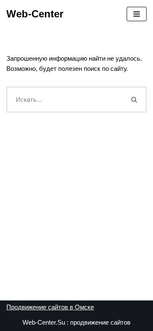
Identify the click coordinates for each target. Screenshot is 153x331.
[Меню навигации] (137, 14)
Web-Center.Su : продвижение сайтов (76, 322)
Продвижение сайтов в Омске (50, 307)
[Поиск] (135, 99)
